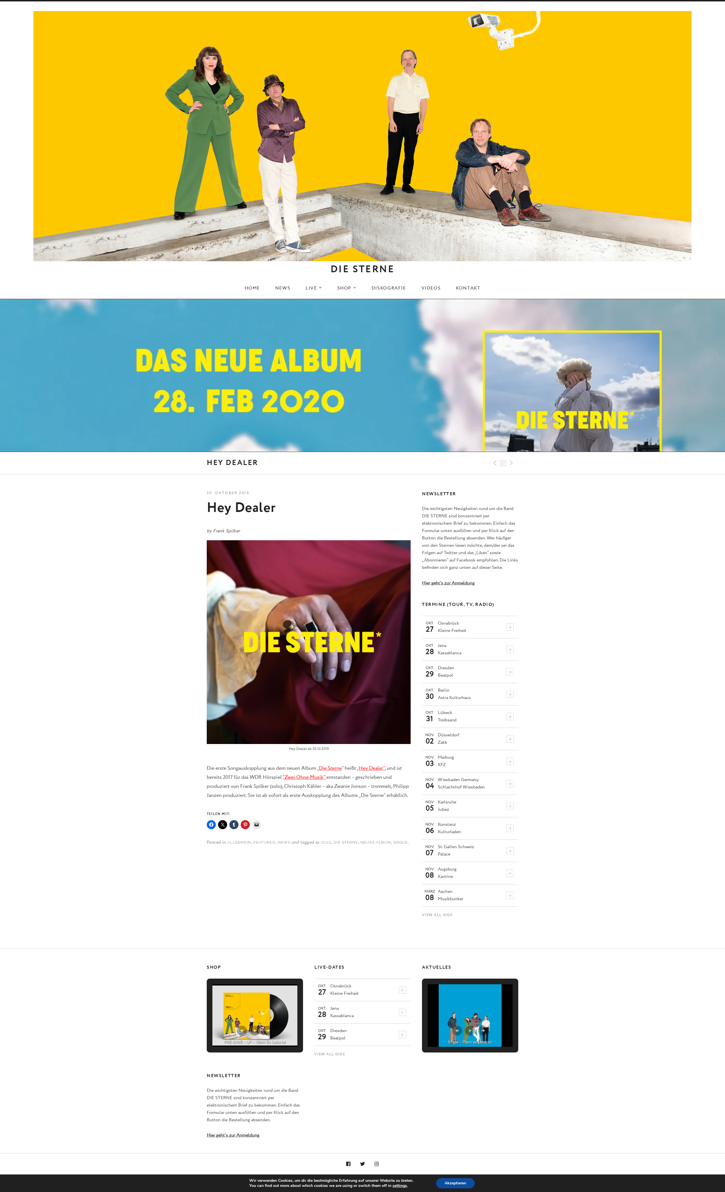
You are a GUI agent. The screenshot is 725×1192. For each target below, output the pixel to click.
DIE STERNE (362, 269)
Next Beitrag (512, 463)
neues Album (376, 842)
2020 (326, 842)
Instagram (377, 1164)
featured (264, 842)
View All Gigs (437, 915)
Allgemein (239, 842)
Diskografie (389, 288)
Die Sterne (346, 842)
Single (400, 842)
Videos (431, 288)
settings (400, 1185)
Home (252, 288)
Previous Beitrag (494, 463)
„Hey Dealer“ (371, 768)
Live (317, 288)
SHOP (350, 288)
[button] (242, 1031)
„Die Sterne (329, 768)
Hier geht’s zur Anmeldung (448, 583)
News (282, 288)
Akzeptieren (455, 1183)
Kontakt (468, 288)
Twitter (362, 1164)
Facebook (349, 1164)
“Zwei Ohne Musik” (304, 777)
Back (503, 463)
